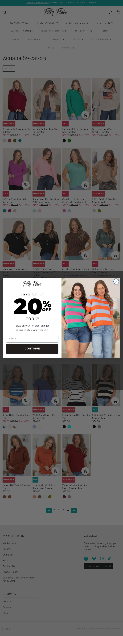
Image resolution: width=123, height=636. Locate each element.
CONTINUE (32, 348)
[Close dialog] (116, 281)
